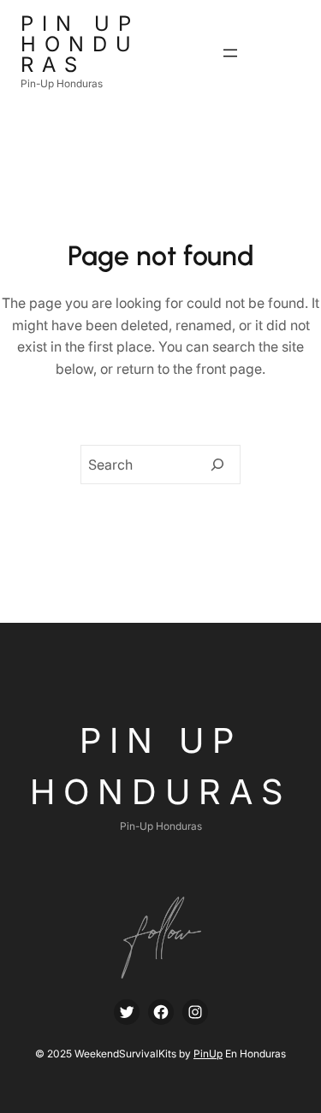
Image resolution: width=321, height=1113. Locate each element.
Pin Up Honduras (80, 44)
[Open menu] (230, 53)
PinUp (208, 1053)
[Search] (217, 464)
